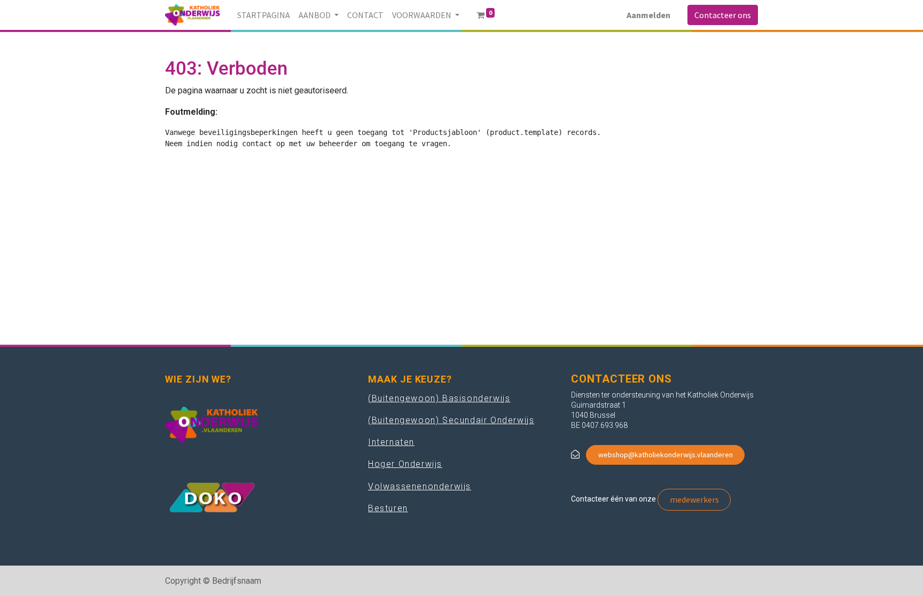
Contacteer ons (722, 15)
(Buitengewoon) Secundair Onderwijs (451, 420)
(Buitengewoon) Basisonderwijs (439, 398)
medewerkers (694, 499)
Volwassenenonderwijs (419, 486)
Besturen (388, 508)
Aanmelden (648, 15)
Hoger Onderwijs (405, 464)
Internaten (391, 442)
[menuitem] (263, 15)
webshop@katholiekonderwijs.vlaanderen (665, 454)
